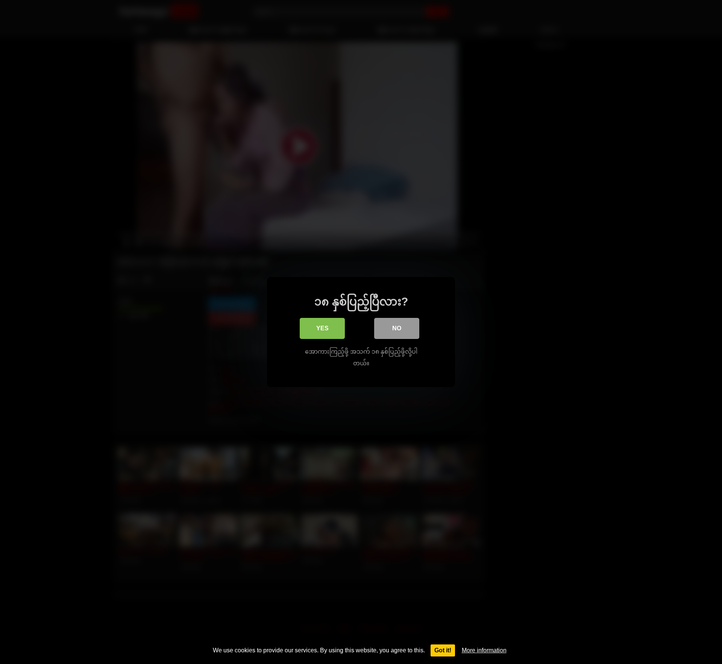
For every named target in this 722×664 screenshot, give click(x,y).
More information (484, 650)
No (396, 328)
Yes (322, 328)
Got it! (442, 650)
